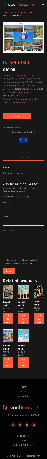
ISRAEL (17, 127)
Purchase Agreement (19, 92)
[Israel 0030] (8, 335)
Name (6, 202)
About (23, 391)
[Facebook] (13, 424)
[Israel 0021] (23, 335)
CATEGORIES (23, 436)
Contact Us (23, 396)
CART (23, 440)
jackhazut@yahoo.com (30, 78)
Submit (8, 271)
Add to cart (16, 116)
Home (23, 386)
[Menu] (43, 4)
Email (6, 216)
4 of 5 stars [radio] (25, 197)
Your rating (9, 197)
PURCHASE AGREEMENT (23, 445)
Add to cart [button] (8, 318)
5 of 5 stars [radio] (28, 197)
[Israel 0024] (23, 292)
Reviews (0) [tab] (23, 158)
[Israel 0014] (39, 291)
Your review (9, 230)
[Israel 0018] (8, 292)
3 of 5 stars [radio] (22, 197)
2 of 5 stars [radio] (19, 197)
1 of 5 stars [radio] (16, 197)
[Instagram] (26, 424)
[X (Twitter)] (20, 424)
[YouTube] (33, 424)
